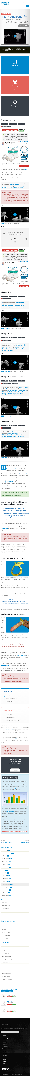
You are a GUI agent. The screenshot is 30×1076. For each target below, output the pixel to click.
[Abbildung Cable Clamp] (17, 569)
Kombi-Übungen (6, 913)
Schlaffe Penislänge (6, 976)
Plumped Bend (6, 889)
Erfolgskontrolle (6, 950)
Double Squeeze (6, 858)
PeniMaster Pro (10, 994)
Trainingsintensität (6, 935)
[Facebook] (3, 1069)
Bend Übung (5, 850)
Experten (4, 929)
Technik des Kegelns (21, 655)
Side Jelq (5, 875)
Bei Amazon (15, 770)
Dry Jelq (5, 872)
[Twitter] (5, 1069)
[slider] (13, 221)
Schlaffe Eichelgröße (7, 973)
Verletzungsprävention (7, 984)
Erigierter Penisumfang (7, 959)
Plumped (24, 842)
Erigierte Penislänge (7, 956)
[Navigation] (27, 6)
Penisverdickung (6, 908)
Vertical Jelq (6, 878)
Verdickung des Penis (6, 734)
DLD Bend (5, 855)
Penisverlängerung (6, 905)
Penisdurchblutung (6, 965)
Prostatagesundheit (6, 970)
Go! (17, 1032)
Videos (4, 916)
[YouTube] (7, 1069)
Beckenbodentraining (7, 911)
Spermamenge (6, 982)
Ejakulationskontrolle (7, 945)
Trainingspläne (6, 895)
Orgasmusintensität (6, 962)
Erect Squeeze (6, 861)
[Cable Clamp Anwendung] (17, 625)
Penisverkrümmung (6, 967)
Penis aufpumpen (6, 887)
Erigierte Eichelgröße (7, 953)
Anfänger (4, 923)
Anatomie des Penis (24, 473)
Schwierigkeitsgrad (6, 932)
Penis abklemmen (6, 884)
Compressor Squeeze (7, 842)
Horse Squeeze (6, 867)
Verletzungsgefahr (6, 938)
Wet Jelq (5, 881)
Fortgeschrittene (6, 926)
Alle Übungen (5, 902)
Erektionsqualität (6, 947)
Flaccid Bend (5, 864)
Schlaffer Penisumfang (7, 979)
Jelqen (4, 869)
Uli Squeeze (5, 892)
